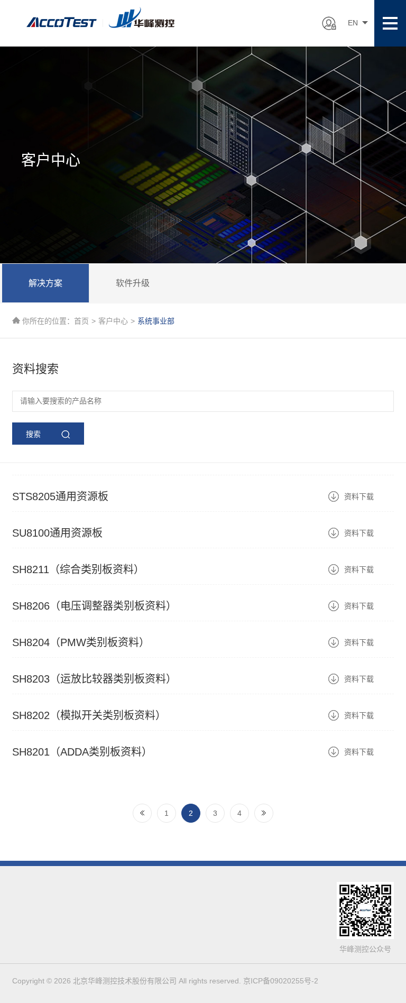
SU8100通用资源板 (57, 533)
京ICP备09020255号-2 (280, 981)
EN (353, 23)
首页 (81, 321)
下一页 (263, 813)
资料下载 (359, 496)
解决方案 (45, 283)
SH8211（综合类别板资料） (78, 569)
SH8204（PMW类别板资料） (81, 642)
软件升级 (133, 283)
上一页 (142, 813)
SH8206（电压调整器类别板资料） (94, 606)
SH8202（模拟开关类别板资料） (89, 715)
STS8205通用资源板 (60, 496)
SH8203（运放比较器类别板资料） (94, 679)
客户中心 (113, 321)
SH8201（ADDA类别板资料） (82, 752)
